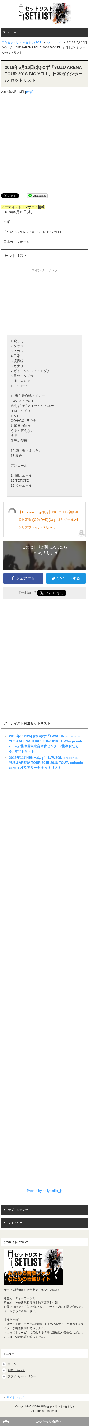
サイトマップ (15, 1397)
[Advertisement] (44, 143)
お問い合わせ (16, 1370)
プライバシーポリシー (22, 1376)
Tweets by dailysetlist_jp (45, 1191)
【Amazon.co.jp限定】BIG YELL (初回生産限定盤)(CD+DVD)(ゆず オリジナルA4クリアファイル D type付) (48, 519)
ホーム (12, 1364)
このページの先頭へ (48, 1421)
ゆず (29, 92)
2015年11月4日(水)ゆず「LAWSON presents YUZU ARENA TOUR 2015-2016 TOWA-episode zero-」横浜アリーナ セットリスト (46, 762)
